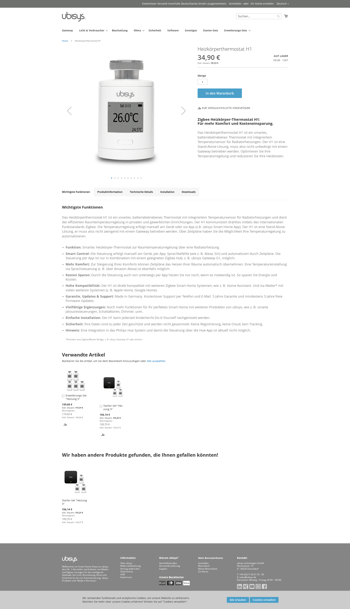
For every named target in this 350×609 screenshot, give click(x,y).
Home (65, 40)
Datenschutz (126, 571)
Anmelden (235, 3)
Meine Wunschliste (207, 568)
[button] (283, 4)
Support (163, 568)
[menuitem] (67, 30)
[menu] (175, 30)
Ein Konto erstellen (262, 3)
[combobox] (259, 16)
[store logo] (74, 17)
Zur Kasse (203, 571)
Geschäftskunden (168, 563)
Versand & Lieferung (169, 565)
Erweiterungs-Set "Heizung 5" (76, 397)
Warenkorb (203, 565)
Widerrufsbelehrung (130, 565)
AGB (122, 574)
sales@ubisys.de (247, 577)
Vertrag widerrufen (130, 568)
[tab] (76, 192)
